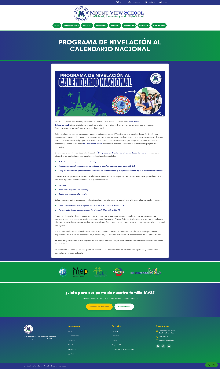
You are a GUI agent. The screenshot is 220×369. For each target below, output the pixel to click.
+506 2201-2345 (164, 337)
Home (70, 331)
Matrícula (143, 25)
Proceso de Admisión (99, 307)
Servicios (87, 25)
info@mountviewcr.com (167, 340)
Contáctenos (159, 25)
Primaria (114, 25)
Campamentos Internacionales (123, 349)
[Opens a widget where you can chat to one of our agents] (211, 365)
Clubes (114, 340)
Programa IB (116, 345)
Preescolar (101, 25)
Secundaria (129, 25)
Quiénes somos (70, 25)
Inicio (56, 25)
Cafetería (115, 336)
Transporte (115, 331)
